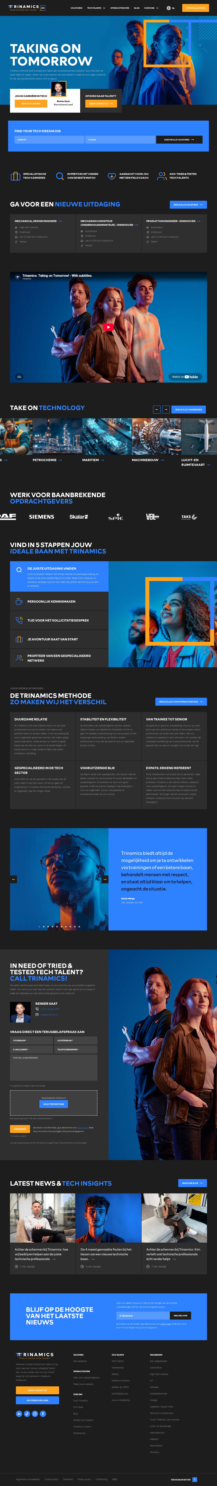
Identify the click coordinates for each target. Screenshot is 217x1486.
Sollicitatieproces (120, 1394)
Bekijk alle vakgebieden (188, 409)
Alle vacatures (80, 1361)
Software (154, 1387)
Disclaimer (68, 1479)
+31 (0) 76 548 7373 (49, 1009)
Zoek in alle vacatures (177, 139)
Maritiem (154, 1439)
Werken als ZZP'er (120, 1387)
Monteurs (154, 1452)
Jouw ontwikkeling (121, 1400)
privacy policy (82, 1128)
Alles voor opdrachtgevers (86, 1378)
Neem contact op (98, 103)
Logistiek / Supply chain (161, 1407)
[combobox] (49, 140)
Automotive (156, 1368)
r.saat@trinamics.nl (49, 1015)
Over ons (149, 8)
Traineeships (118, 1368)
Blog (136, 8)
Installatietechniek (158, 1394)
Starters (115, 1374)
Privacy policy (84, 1479)
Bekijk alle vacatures (186, 204)
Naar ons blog (190, 1183)
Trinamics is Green (82, 1427)
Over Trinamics (80, 1401)
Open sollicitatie (195, 8)
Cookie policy (51, 1479)
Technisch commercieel (161, 1413)
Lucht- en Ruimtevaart (160, 1426)
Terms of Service (75, 1143)
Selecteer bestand (53, 1104)
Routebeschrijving (37, 1400)
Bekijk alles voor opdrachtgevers (178, 701)
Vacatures (76, 8)
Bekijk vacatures (31, 103)
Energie (153, 1400)
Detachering (79, 1433)
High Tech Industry (159, 1374)
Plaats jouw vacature (83, 1384)
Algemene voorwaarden (28, 1479)
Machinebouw (157, 1433)
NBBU (114, 1479)
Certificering (101, 1479)
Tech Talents (94, 8)
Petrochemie (156, 1446)
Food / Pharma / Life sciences (164, 1420)
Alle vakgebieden (158, 1361)
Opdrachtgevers (119, 8)
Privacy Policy (58, 1143)
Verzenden (20, 1129)
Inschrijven (180, 1315)
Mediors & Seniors (121, 1381)
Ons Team (78, 1407)
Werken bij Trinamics (83, 1420)
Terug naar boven (180, 1479)
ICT (151, 1381)
